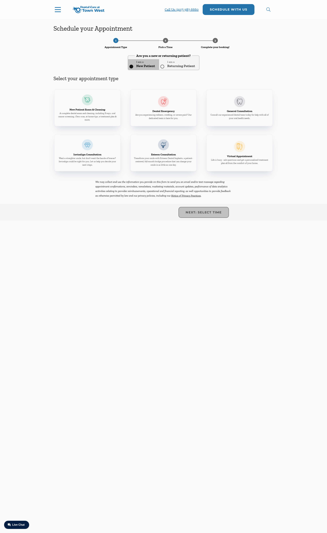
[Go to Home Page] (88, 9)
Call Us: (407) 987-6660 (182, 9)
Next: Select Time (204, 212)
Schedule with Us (228, 9)
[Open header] (58, 9)
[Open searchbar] (268, 9)
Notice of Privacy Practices (186, 195)
